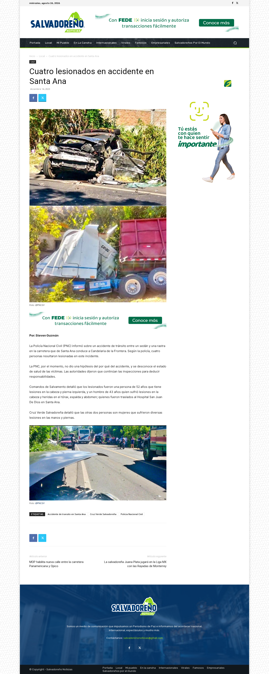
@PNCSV (40, 503)
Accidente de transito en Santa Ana (67, 514)
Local (42, 56)
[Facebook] (232, 3)
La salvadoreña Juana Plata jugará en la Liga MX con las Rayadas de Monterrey (135, 564)
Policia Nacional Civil (132, 514)
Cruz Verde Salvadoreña (103, 514)
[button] (235, 43)
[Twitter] (237, 3)
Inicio (32, 56)
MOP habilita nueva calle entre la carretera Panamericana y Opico (56, 564)
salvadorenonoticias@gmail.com (143, 637)
